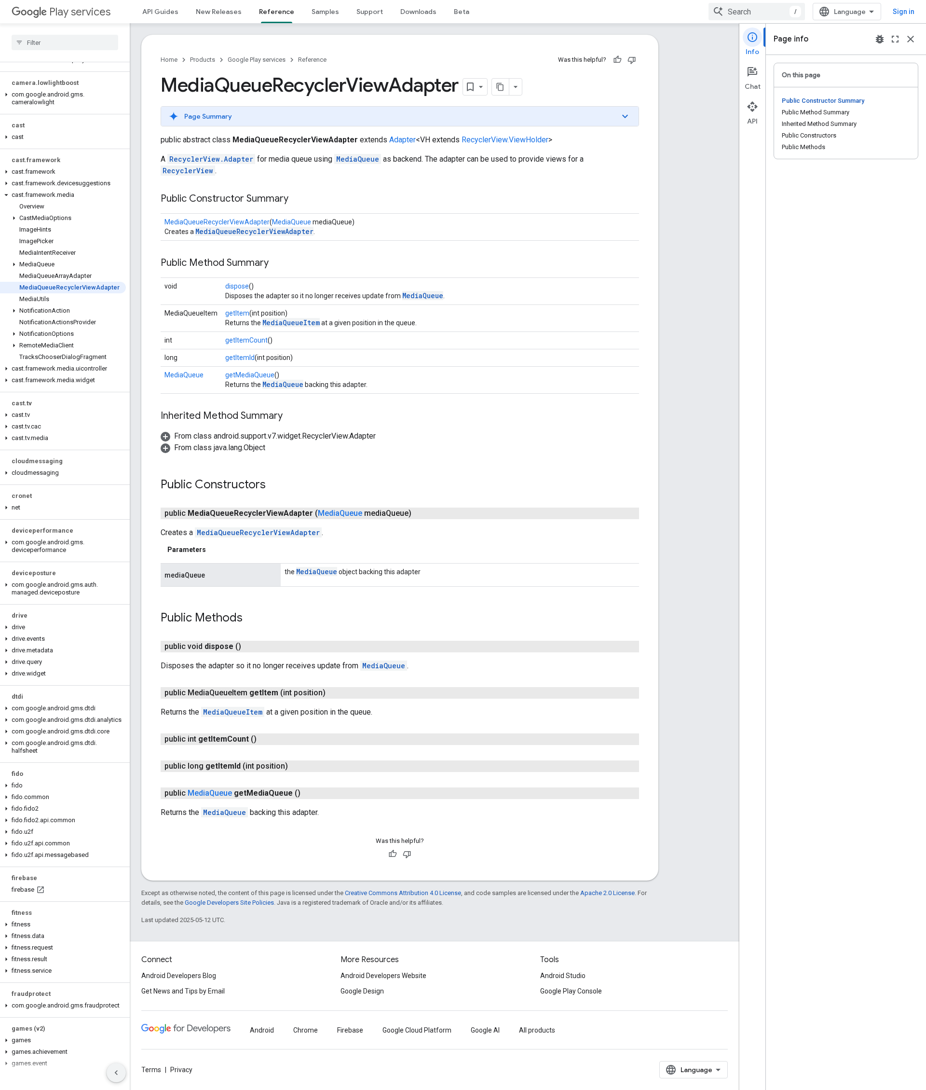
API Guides (160, 11)
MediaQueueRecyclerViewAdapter (217, 222)
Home (169, 59)
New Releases (219, 11)
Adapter (402, 139)
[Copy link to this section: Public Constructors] (275, 485)
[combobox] (756, 11)
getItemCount (246, 340)
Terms (151, 1070)
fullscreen (895, 39)
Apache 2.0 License (607, 893)
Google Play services (257, 59)
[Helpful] (617, 60)
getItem (237, 313)
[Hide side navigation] (116, 1072)
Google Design (362, 991)
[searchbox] (65, 42)
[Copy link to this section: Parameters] (215, 549)
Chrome (305, 1030)
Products (202, 59)
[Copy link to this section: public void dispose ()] (250, 646)
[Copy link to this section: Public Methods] (252, 618)
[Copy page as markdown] (500, 87)
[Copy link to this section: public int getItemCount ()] (266, 739)
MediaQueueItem (291, 322)
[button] (63, 98)
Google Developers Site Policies (229, 902)
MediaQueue (357, 159)
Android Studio (563, 976)
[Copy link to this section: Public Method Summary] (278, 263)
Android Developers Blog (178, 976)
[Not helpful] (632, 60)
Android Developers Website (383, 976)
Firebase (350, 1030)
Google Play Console (571, 991)
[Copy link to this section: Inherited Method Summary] (292, 416)
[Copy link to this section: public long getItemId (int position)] (297, 766)
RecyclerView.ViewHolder (505, 139)
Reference (276, 11)
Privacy (181, 1070)
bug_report (879, 39)
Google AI (485, 1030)
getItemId (240, 357)
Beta (461, 11)
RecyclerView (188, 170)
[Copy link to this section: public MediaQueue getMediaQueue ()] (310, 793)
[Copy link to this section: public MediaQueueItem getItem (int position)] (335, 693)
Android (262, 1030)
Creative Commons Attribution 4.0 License (403, 893)
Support (369, 11)
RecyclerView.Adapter (211, 159)
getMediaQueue (249, 375)
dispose (237, 286)
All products (537, 1030)
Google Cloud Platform (416, 1030)
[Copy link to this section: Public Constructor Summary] (298, 199)
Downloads (418, 11)
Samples (325, 11)
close (910, 39)
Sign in (903, 11)
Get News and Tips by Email (183, 991)
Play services (79, 11)
